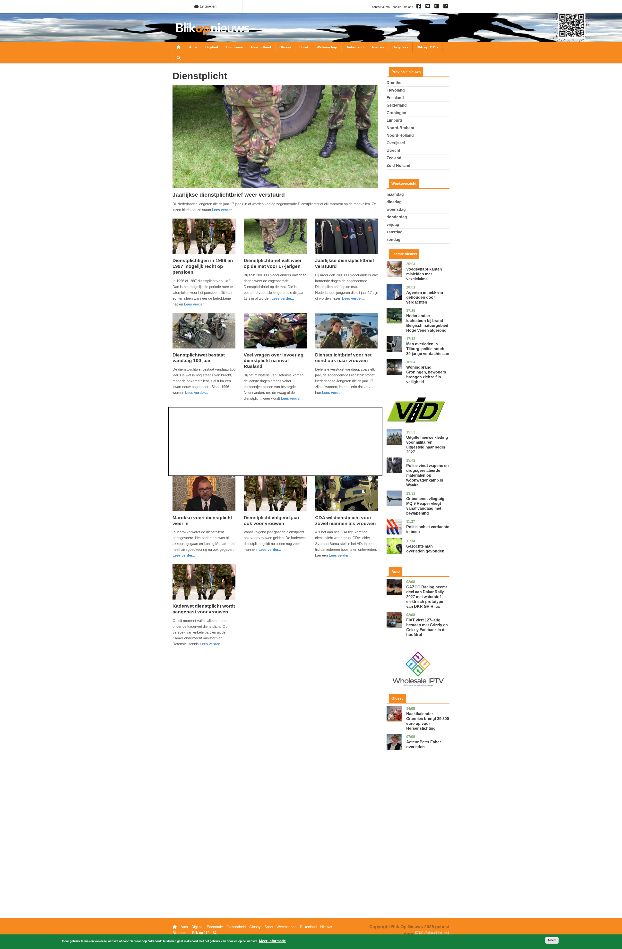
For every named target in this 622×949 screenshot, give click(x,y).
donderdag (397, 217)
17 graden (207, 6)
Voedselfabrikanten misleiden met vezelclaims (424, 274)
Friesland (395, 98)
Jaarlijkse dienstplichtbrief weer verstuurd (229, 195)
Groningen (396, 113)
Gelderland (397, 105)
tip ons (408, 7)
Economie (234, 47)
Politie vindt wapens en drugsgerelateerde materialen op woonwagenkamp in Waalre (427, 475)
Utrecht (393, 150)
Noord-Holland (400, 135)
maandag (395, 194)
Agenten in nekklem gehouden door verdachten (424, 297)
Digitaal (211, 47)
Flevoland (396, 90)
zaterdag (395, 232)
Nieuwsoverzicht (179, 47)
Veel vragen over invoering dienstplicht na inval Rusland (273, 360)
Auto (193, 47)
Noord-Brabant (400, 128)
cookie (397, 7)
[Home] (212, 28)
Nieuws (378, 47)
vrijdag (393, 224)
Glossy (285, 47)
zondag (393, 239)
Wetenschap (327, 47)
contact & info (381, 7)
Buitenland (355, 47)
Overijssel (396, 143)
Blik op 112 (426, 47)
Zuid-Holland (398, 165)
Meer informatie (272, 941)
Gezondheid (261, 47)
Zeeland (394, 158)
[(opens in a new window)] (419, 7)
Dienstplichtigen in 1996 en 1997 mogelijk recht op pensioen (203, 266)
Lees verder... (223, 210)
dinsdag (394, 202)
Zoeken (178, 57)
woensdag (396, 209)
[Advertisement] (275, 441)
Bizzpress (400, 47)
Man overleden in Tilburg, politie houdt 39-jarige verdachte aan (427, 349)
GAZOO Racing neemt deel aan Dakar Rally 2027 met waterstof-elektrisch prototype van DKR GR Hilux (426, 597)
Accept (551, 940)
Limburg (394, 120)
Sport (303, 47)
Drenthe (394, 83)
